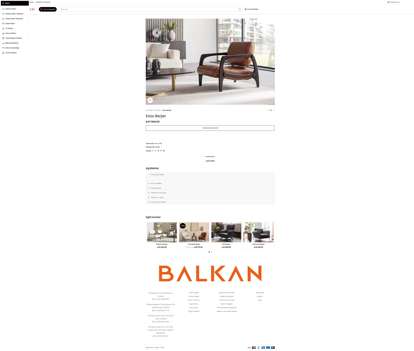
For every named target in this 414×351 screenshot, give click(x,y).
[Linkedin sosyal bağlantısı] (161, 150)
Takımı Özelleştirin (210, 128)
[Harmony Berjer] (259, 232)
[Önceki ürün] (268, 110)
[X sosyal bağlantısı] (155, 150)
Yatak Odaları (194, 293)
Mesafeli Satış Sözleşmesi (226, 307)
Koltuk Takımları (194, 300)
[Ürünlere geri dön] (271, 110)
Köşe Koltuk (193, 304)
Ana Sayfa (149, 110)
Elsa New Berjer (194, 244)
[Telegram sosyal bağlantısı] (163, 150)
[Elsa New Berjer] (194, 232)
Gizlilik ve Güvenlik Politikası (227, 311)
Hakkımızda (260, 293)
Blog (259, 300)
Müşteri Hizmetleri (226, 296)
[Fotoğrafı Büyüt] (150, 100)
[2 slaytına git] (211, 252)
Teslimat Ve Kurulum (227, 300)
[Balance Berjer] (162, 232)
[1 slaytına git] (209, 252)
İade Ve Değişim (227, 304)
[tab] (210, 159)
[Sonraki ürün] (273, 110)
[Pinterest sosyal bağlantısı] (158, 150)
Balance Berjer (162, 244)
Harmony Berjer (258, 244)
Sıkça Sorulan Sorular (227, 293)
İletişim (259, 296)
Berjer (158, 110)
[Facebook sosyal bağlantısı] (153, 150)
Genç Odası (193, 307)
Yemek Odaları (193, 296)
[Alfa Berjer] (226, 232)
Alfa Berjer (226, 244)
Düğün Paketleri (194, 311)
